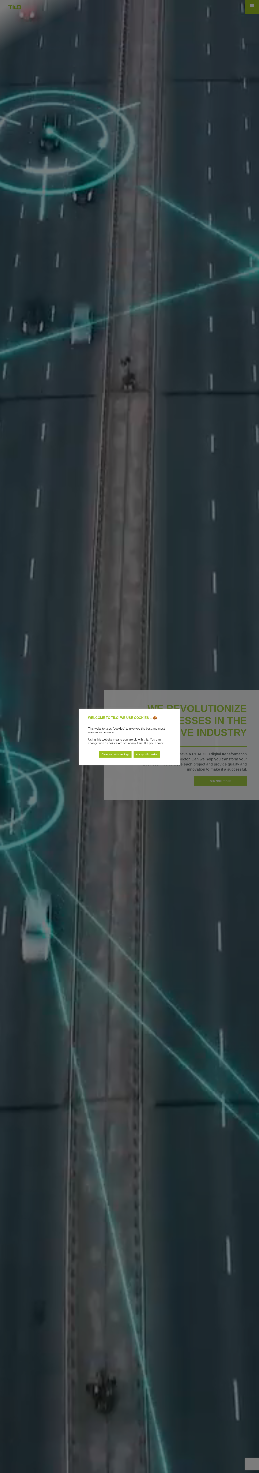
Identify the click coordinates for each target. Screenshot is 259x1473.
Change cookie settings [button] (115, 754)
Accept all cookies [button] (147, 754)
